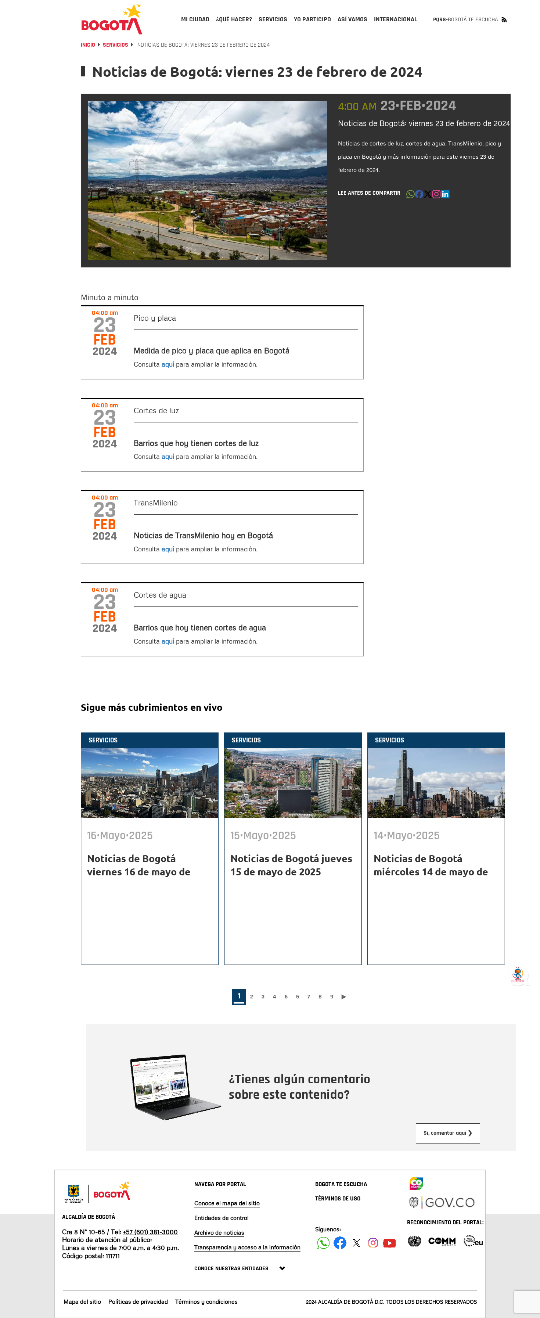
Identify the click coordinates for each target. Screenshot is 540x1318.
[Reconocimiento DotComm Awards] (442, 1240)
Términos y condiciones (206, 1301)
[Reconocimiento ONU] (414, 1240)
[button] (410, 196)
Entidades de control (221, 1217)
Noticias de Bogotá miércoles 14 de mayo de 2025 (431, 871)
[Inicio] (112, 19)
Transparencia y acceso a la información (247, 1247)
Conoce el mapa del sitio (227, 1203)
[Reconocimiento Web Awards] (473, 1240)
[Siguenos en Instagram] (373, 1242)
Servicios (115, 45)
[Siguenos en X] (356, 1242)
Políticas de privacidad (138, 1301)
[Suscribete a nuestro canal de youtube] (389, 1242)
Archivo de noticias (219, 1232)
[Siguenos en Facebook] (323, 1242)
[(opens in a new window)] (436, 196)
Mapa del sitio (82, 1301)
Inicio (88, 45)
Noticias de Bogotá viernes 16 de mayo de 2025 (139, 871)
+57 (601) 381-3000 (150, 1232)
